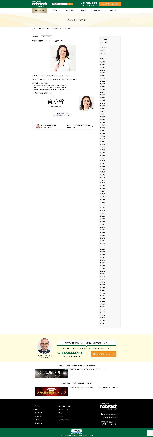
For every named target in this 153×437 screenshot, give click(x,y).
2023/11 (102, 147)
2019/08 (102, 287)
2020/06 (102, 260)
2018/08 (102, 321)
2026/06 (102, 67)
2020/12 (102, 243)
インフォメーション (44, 28)
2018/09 (102, 318)
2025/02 (102, 106)
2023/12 (102, 144)
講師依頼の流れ (39, 413)
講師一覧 (54, 10)
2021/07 (102, 224)
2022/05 (102, 197)
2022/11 (102, 180)
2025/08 (102, 89)
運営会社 (60, 413)
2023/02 (102, 172)
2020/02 (102, 271)
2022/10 (102, 183)
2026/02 (102, 73)
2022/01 (102, 208)
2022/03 (102, 202)
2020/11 (102, 246)
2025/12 (102, 78)
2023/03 (102, 169)
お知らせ (37, 420)
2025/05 (102, 97)
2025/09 (102, 86)
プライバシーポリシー (64, 420)
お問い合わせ (38, 423)
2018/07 (102, 323)
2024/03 (102, 136)
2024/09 (102, 119)
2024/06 (102, 128)
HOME (33, 28)
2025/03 (102, 103)
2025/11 (102, 81)
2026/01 (102, 75)
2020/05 (102, 263)
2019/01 (102, 307)
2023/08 (102, 155)
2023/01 (102, 175)
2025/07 (102, 92)
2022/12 (102, 177)
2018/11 (102, 312)
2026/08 (102, 62)
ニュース (102, 45)
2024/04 (102, 133)
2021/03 (102, 235)
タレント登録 (46, 36)
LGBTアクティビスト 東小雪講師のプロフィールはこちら (63, 114)
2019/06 (102, 293)
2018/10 (102, 315)
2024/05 (102, 130)
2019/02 (102, 304)
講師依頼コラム (104, 50)
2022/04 (102, 199)
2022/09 (102, 186)
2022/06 (102, 194)
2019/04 (102, 298)
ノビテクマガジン (63, 409)
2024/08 (102, 122)
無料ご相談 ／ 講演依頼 (109, 4)
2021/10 (102, 216)
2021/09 (102, 219)
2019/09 (102, 285)
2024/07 (102, 125)
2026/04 (102, 70)
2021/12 (102, 210)
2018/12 (102, 309)
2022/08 (102, 188)
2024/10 (102, 117)
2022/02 (102, 205)
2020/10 (102, 249)
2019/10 (102, 282)
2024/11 (102, 114)
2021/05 (102, 230)
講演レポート (103, 48)
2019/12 (102, 276)
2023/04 (102, 166)
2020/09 (102, 252)
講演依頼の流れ (98, 10)
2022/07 (102, 191)
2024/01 (102, 141)
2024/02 (102, 139)
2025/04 (102, 100)
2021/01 (102, 241)
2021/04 (102, 232)
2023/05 (102, 164)
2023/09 (102, 153)
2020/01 (102, 274)
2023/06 (102, 161)
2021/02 (102, 238)
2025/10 (102, 84)
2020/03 (102, 268)
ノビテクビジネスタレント (65, 406)
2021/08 (102, 221)
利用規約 (60, 416)
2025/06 (102, 95)
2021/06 (102, 227)
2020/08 (102, 254)
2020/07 (102, 257)
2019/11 (102, 279)
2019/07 (102, 290)
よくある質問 (113, 10)
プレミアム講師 (39, 10)
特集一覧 (83, 10)
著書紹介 (102, 53)
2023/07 (102, 158)
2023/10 (102, 150)
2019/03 (102, 301)
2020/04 (102, 265)
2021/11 (102, 213)
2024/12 (102, 111)
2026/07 (102, 64)
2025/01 (102, 108)
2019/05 (102, 296)
